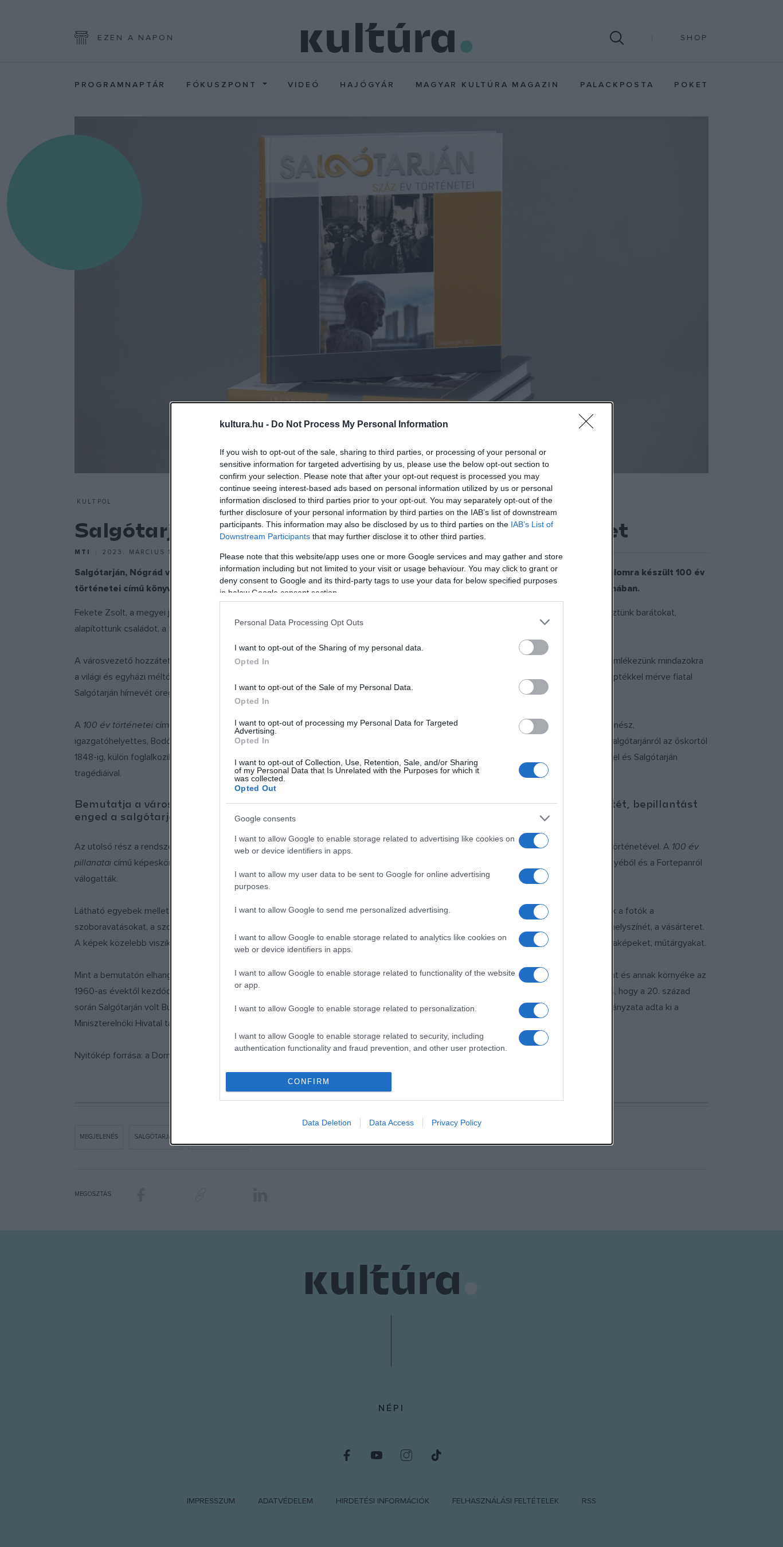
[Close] (590, 425)
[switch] (534, 647)
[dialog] (391, 773)
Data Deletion (326, 1122)
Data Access (391, 1122)
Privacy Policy (456, 1122)
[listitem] (391, 622)
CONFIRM (309, 1081)
